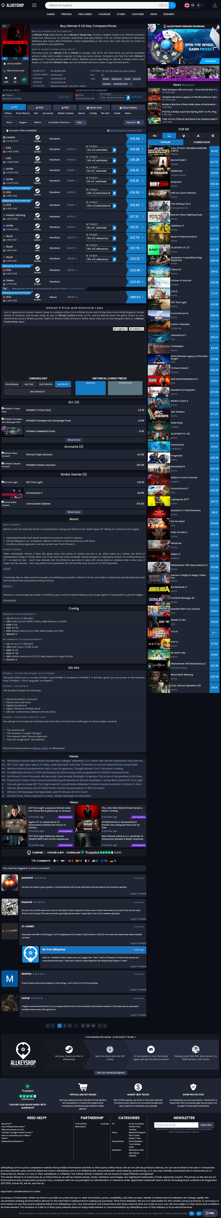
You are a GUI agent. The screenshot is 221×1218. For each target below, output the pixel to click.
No (199, 1213)
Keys (79, 122)
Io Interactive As (58, 78)
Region (23, 122)
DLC (36, 113)
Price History (23, 113)
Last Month (63, 384)
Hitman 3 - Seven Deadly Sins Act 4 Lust (24, 717)
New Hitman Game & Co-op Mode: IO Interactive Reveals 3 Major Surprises (123, 837)
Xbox (114, 1132)
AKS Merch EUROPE (134, 1154)
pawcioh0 (27, 877)
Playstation (118, 1141)
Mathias (26, 973)
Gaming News (65, 817)
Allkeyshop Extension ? (13, 1141)
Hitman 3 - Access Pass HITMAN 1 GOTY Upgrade (29, 673)
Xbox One (118, 71)
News (128, 113)
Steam (83, 86)
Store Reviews (136, 1141)
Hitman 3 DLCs (40, 748)
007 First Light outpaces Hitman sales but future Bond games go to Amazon (50, 809)
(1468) (117, 852)
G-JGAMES (28, 926)
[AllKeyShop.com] (13, 5)
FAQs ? (5, 1138)
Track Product (37, 391)
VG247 (7, 568)
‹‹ (47, 1025)
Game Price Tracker (134, 1128)
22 (83, 1025)
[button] (215, 5)
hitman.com (56, 74)
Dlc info (105, 113)
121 (106, 861)
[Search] (172, 5)
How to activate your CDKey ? (16, 1135)
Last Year (29, 384)
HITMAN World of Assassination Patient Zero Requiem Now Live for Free (121, 825)
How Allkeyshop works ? (13, 1126)
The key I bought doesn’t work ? (17, 1132)
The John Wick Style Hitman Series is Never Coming (122, 809)
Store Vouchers (136, 1123)
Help (211, 1213)
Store (9, 122)
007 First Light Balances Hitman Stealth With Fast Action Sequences (49, 837)
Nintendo (116, 1150)
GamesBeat (9, 600)
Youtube (104, 1123)
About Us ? (7, 1123)
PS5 (111, 71)
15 (114, 861)
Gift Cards (134, 1135)
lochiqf (26, 998)
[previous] (5, 58)
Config (93, 113)
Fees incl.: (131, 122)
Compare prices (76, 288)
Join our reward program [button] (110, 1072)
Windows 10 (16, 618)
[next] (26, 58)
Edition (37, 122)
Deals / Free (135, 1138)
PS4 (107, 71)
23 (88, 1025)
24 (93, 1025)
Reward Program (137, 1132)
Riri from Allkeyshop (53, 949)
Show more (188, 85)
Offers (8, 113)
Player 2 (7, 586)
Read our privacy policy (176, 1213)
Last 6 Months (45, 384)
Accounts (48, 113)
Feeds (117, 113)
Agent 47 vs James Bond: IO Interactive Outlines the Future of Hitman (47, 825)
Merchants (80, 1126)
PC (113, 1123)
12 (80, 861)
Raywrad (27, 902)
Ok (191, 1213)
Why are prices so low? (13, 1129)
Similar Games (66, 113)
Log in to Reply (138, 893)
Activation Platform (59, 122)
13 (96, 861)
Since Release (12, 384)
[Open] (34, 5)
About (81, 113)
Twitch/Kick (81, 1123)
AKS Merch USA (136, 1150)
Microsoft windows (59, 86)
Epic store (73, 86)
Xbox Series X (130, 71)
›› (105, 1025)
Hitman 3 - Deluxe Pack (15, 686)
